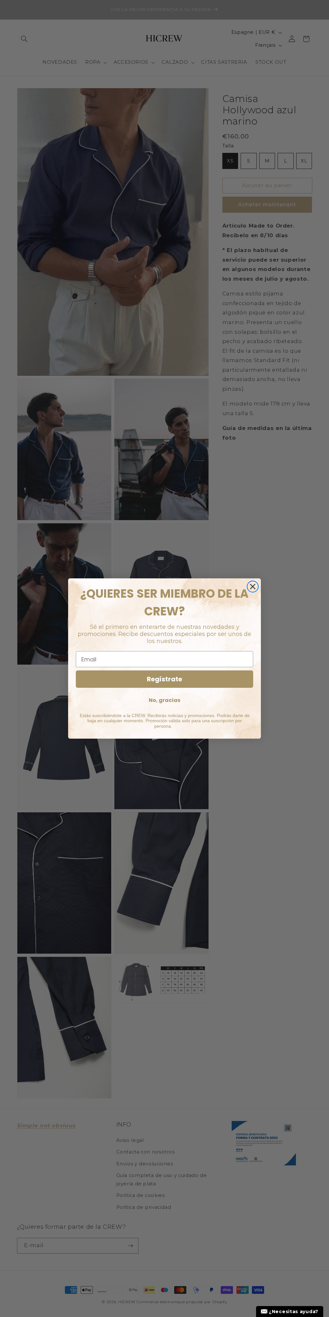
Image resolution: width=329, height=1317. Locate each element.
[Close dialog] (252, 586)
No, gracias (164, 700)
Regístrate (164, 679)
